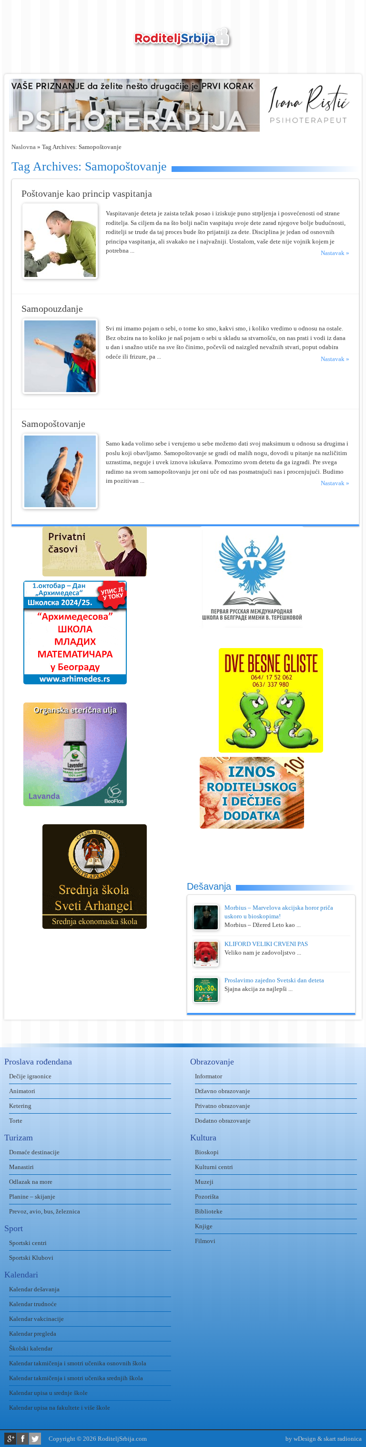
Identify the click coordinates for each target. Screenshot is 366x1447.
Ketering (20, 1105)
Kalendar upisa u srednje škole (48, 1392)
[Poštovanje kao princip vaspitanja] (60, 276)
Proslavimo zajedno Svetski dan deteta (274, 980)
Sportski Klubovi (31, 1257)
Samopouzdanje (52, 309)
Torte (15, 1120)
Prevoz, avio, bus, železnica (44, 1211)
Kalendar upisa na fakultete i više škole (59, 1407)
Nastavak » (335, 252)
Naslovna (23, 146)
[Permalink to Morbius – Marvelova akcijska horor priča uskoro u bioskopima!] (206, 928)
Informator (208, 1076)
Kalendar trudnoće (33, 1304)
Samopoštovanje (53, 424)
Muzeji (204, 1181)
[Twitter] (35, 1439)
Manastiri (21, 1166)
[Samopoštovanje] (60, 507)
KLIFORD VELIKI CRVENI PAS (266, 943)
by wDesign (300, 1438)
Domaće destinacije (34, 1152)
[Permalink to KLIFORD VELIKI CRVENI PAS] (206, 964)
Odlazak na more (30, 1181)
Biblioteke (209, 1211)
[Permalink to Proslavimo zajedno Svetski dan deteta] (206, 1000)
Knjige (204, 1226)
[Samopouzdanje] (60, 391)
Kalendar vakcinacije (36, 1318)
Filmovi (205, 1241)
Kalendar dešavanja (34, 1289)
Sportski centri (28, 1242)
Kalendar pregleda (32, 1333)
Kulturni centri (214, 1166)
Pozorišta (207, 1196)
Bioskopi (207, 1152)
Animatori (22, 1091)
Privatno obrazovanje (222, 1105)
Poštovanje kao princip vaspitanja (86, 194)
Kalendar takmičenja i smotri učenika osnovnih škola (77, 1363)
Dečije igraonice (30, 1076)
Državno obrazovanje (222, 1091)
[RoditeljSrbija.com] (183, 43)
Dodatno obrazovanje (223, 1120)
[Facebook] (23, 1439)
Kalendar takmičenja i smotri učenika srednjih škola (76, 1378)
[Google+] (10, 1439)
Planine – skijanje (32, 1196)
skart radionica (343, 1438)
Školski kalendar (30, 1348)
